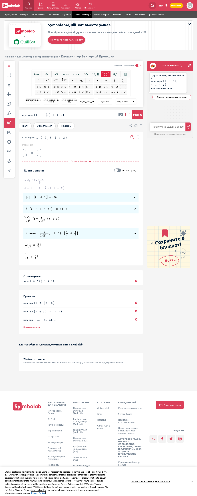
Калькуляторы (55, 442)
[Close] (192, 481)
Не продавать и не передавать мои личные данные (128, 431)
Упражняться (55, 430)
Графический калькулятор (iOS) (80, 449)
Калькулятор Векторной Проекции (37, 56)
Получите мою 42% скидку (66, 40)
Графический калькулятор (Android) (80, 421)
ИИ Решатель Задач (55, 411)
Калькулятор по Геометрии (56, 457)
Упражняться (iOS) (80, 458)
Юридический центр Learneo (129, 463)
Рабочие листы (56, 425)
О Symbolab (103, 408)
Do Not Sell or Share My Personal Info (150, 481)
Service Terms (125, 414)
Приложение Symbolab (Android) (79, 410)
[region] (98, 481)
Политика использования (126, 421)
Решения (9, 56)
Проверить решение (53, 465)
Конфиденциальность (129, 408)
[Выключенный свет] (166, 5)
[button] (120, 116)
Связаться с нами (103, 426)
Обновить (176, 5)
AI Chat (51, 419)
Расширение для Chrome (81, 466)
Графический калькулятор (54, 449)
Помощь (101, 420)
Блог (99, 414)
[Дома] (27, 410)
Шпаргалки (54, 436)
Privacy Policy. (38, 493)
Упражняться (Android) (80, 431)
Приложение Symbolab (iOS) (80, 439)
